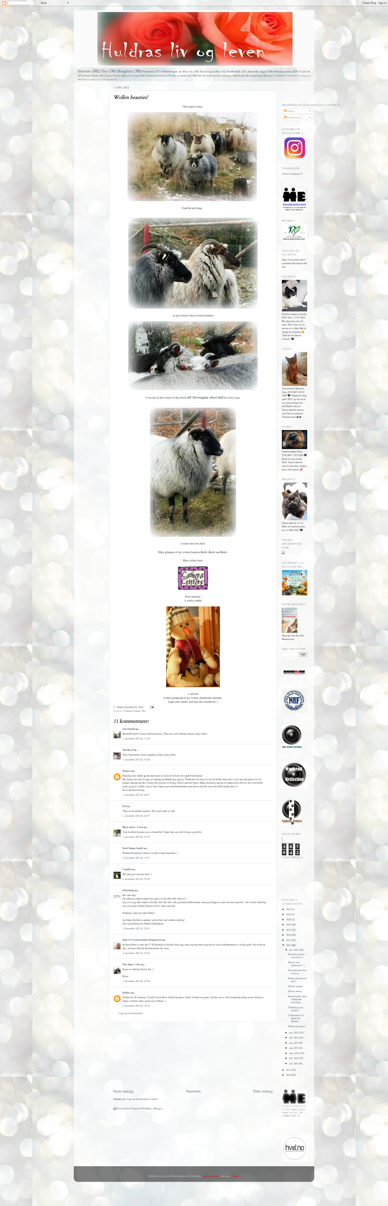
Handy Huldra (91, 75)
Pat (124, 806)
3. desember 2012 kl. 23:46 (136, 981)
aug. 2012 (294, 1048)
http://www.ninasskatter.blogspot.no (141, 939)
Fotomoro (148, 71)
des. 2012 (294, 950)
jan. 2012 (294, 1063)
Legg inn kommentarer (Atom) (142, 1099)
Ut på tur (304, 71)
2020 (289, 919)
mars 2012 (294, 1053)
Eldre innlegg (263, 1091)
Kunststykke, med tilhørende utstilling (297, 999)
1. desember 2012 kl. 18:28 (136, 759)
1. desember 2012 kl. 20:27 (136, 795)
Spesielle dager (257, 71)
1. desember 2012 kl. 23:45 (136, 837)
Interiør (84, 71)
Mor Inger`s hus (131, 964)
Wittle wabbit (295, 986)
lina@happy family (132, 848)
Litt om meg (132, 75)
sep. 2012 (294, 1043)
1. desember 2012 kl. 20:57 (136, 816)
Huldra (126, 992)
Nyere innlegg (123, 1091)
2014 (289, 935)
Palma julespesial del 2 (297, 980)
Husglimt (125, 71)
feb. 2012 (294, 1058)
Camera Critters (112, 75)
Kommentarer (294, 117)
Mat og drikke (179, 75)
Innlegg (291, 111)
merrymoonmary (210, 1176)
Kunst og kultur (210, 71)
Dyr (104, 71)
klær (164, 75)
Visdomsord (150, 75)
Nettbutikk (233, 71)
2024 (289, 914)
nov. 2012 (294, 1032)
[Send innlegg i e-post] (151, 707)
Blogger (235, 1176)
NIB (194, 75)
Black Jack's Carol (132, 827)
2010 (289, 1075)
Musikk (241, 75)
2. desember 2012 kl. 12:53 (136, 857)
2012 (289, 945)
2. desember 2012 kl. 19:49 (136, 879)
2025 (289, 909)
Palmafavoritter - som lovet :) (297, 956)
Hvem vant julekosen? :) (296, 964)
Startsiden (193, 1091)
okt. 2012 (294, 1037)
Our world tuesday (211, 75)
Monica (126, 771)
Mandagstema (283, 71)
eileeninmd (128, 729)
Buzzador (303, 75)
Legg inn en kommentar (130, 1013)
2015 (289, 930)
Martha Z (127, 750)
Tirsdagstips (109, 79)
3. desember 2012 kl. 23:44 (136, 953)
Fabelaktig (128, 890)
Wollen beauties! (297, 1026)
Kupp (229, 75)
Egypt (269, 75)
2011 (289, 1070)
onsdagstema (255, 75)
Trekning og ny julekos (295, 1009)
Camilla (126, 869)
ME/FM (280, 75)
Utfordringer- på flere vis (177, 71)
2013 (289, 940)
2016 (289, 924)
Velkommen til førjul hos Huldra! (296, 1018)
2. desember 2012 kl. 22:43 (136, 928)
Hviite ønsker (295, 991)
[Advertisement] (193, 1055)
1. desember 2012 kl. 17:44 (136, 738)
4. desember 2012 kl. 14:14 (136, 1005)
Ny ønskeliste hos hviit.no (297, 971)
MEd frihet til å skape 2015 (89, 79)
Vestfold (292, 75)
